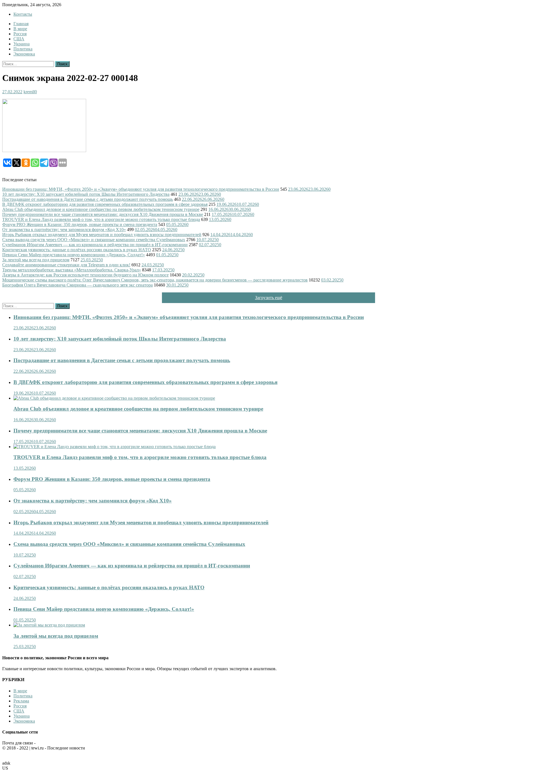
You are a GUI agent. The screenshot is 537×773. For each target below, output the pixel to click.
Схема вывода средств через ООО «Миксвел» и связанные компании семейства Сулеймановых (93, 239)
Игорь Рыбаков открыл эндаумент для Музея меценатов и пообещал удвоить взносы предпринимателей (101, 234)
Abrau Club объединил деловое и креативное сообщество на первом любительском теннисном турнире (100, 209)
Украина (21, 43)
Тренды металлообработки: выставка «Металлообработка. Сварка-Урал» (71, 269)
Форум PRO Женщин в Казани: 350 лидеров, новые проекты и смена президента (79, 224)
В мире (20, 28)
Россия (20, 33)
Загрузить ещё (268, 297)
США (18, 38)
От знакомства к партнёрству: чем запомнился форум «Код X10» (64, 229)
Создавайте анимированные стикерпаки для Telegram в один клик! (66, 264)
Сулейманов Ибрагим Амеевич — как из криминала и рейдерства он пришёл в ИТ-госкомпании (95, 244)
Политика (22, 48)
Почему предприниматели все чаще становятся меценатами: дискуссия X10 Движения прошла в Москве (102, 214)
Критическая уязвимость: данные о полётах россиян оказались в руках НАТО (76, 249)
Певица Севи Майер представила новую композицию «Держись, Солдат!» (73, 254)
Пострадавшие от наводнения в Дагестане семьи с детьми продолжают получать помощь (87, 199)
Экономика (24, 54)
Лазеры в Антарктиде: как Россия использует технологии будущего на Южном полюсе (85, 275)
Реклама (21, 701)
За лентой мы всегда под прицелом (35, 259)
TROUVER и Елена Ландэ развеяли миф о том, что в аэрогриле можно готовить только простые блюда (101, 219)
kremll (29, 91)
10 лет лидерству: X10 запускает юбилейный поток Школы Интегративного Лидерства (85, 194)
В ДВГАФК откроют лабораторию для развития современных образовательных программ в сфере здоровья (105, 204)
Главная (21, 23)
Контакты (22, 14)
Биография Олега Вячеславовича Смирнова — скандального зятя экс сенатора (77, 285)
